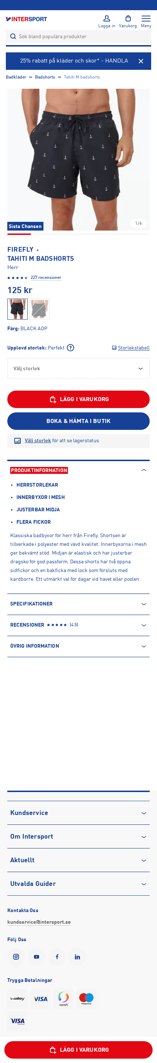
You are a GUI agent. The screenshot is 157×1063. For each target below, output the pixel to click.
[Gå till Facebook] (58, 957)
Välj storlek (38, 440)
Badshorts (45, 77)
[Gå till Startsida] (27, 18)
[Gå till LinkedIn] (79, 957)
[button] (78, 160)
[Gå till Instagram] (17, 957)
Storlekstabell (134, 348)
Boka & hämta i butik (78, 421)
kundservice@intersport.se (39, 922)
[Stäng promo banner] (141, 61)
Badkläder (16, 77)
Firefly (20, 249)
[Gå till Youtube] (38, 957)
